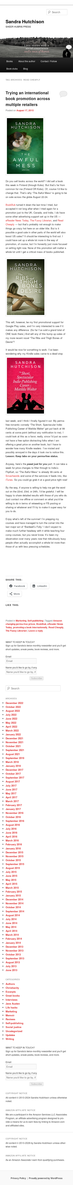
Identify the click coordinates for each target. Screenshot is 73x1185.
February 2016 (14, 844)
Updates (10, 1035)
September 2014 (15, 911)
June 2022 (11, 718)
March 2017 (12, 801)
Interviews (11, 999)
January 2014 (13, 942)
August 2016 (13, 825)
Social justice (13, 1027)
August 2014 (13, 915)
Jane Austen (13, 1003)
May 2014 (11, 927)
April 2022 (11, 726)
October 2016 (13, 817)
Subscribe (36, 678)
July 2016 (11, 828)
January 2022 (13, 734)
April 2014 (11, 931)
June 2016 (11, 832)
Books (9, 61)
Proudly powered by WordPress (46, 1178)
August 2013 (13, 962)
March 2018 (12, 762)
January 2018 (13, 766)
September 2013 (15, 958)
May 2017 (11, 793)
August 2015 (13, 868)
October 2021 (13, 746)
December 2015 (14, 852)
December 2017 (14, 769)
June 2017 (11, 789)
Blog (25, 68)
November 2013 (14, 950)
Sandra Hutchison (25, 21)
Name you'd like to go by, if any (21, 667)
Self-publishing (35, 620)
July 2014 (11, 919)
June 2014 (11, 923)
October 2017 (13, 773)
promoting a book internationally (30, 627)
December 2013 (14, 946)
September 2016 (15, 821)
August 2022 (13, 710)
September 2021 (15, 750)
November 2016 (14, 813)
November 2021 (14, 742)
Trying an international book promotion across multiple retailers (28, 98)
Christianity (12, 987)
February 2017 (14, 805)
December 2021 (14, 738)
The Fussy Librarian (40, 220)
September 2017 (15, 777)
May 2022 (11, 722)
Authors (10, 984)
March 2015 (12, 887)
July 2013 (11, 966)
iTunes (9, 479)
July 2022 (11, 714)
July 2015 (11, 872)
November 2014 (14, 903)
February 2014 (14, 938)
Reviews (10, 1019)
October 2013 (13, 954)
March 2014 (12, 934)
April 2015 (11, 883)
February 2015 (14, 891)
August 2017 (13, 781)
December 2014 (14, 899)
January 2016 (13, 848)
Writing (10, 1039)
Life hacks (11, 1007)
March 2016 (12, 840)
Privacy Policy (18, 1178)
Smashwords (13, 476)
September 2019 (15, 758)
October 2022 (13, 707)
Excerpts (11, 991)
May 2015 (11, 880)
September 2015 (15, 864)
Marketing (21, 620)
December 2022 (14, 703)
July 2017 (11, 785)
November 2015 (14, 856)
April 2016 (11, 836)
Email (8, 656)
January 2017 (13, 809)
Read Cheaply (55, 627)
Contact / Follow (49, 61)
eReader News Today (17, 220)
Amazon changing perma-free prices (34, 622)
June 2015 (11, 875)
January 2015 (13, 895)
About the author (26, 61)
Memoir (10, 1015)
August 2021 (13, 754)
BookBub (11, 204)
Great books (13, 995)
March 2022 (12, 730)
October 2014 (13, 907)
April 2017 (11, 797)
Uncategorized (14, 1031)
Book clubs (12, 68)
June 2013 (11, 970)
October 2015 (13, 860)
